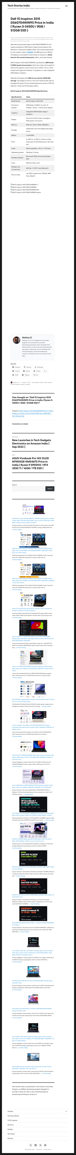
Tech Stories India (19, 5)
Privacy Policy (47, 1149)
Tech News (11, 1134)
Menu (66, 7)
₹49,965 (30, 52)
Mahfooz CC (27, 337)
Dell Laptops (35, 382)
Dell (12, 384)
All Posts (10, 1138)
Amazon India (43, 382)
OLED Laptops (12, 1120)
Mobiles (10, 1129)
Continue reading (17, 529)
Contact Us (39, 1149)
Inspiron (23, 384)
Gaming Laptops (13, 1116)
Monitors (11, 1125)
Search (14, 485)
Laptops (49, 382)
